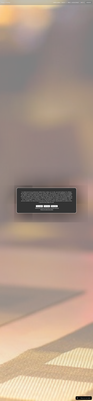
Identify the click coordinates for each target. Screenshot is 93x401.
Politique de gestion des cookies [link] (46, 209)
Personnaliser (54, 206)
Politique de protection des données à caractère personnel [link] (47, 208)
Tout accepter (39, 206)
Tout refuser (46, 206)
